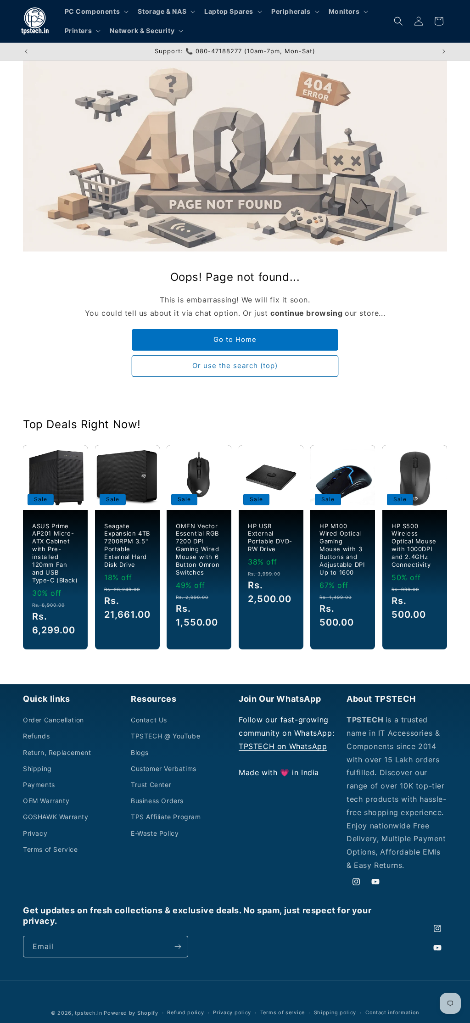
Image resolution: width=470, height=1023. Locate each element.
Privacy (35, 833)
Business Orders (157, 801)
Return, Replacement (57, 752)
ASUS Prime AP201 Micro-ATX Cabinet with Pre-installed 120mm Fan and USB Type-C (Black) (55, 553)
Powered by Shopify (131, 1013)
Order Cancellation (53, 720)
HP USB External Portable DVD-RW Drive (270, 537)
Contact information (392, 1012)
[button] (96, 11)
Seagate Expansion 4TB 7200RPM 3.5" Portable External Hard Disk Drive (127, 545)
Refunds (36, 736)
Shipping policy (335, 1012)
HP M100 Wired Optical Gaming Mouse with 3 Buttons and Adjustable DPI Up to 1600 (341, 549)
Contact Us (149, 720)
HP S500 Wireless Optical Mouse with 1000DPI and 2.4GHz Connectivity (414, 545)
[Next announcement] (444, 51)
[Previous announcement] (26, 51)
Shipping (37, 768)
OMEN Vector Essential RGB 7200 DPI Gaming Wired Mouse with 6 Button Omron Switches (197, 549)
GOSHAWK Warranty (56, 817)
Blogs (140, 752)
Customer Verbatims (163, 768)
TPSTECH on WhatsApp (283, 746)
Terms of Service (50, 849)
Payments (39, 784)
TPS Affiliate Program (166, 817)
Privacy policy (232, 1012)
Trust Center (151, 784)
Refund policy (185, 1012)
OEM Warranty (46, 801)
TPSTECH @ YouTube (165, 736)
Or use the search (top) (235, 365)
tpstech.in (88, 1013)
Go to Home (235, 339)
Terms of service (282, 1012)
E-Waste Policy (155, 833)
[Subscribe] (178, 946)
